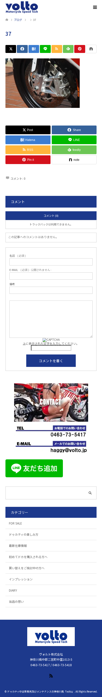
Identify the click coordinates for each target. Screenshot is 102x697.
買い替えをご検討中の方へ (27, 568)
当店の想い (16, 601)
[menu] (94, 7)
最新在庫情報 (18, 545)
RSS (51, 675)
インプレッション (21, 579)
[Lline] (45, 49)
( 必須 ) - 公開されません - (30, 269)
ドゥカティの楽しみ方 (23, 534)
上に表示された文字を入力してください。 (51, 343)
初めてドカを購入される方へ (28, 557)
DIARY (13, 590)
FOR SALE (15, 523)
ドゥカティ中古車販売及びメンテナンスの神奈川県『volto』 (40, 691)
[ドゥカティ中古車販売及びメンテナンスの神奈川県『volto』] (21, 7)
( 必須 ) (17, 255)
